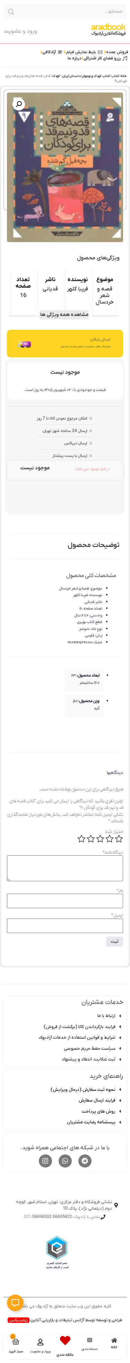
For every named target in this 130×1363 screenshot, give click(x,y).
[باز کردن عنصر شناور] (15, 1303)
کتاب (115, 76)
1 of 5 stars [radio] (119, 839)
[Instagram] (45, 1161)
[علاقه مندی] (65, 1340)
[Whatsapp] (65, 1161)
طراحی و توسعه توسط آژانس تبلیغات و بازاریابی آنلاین (65, 1320)
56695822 (62, 1217)
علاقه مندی (65, 1355)
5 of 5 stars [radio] (81, 839)
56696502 (42, 1217)
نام (119, 891)
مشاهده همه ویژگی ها (64, 314)
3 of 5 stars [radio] (100, 839)
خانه (123, 76)
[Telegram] (85, 1161)
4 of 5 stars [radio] (91, 839)
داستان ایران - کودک (66, 76)
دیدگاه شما (113, 852)
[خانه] (114, 1340)
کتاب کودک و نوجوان (96, 76)
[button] (18, 104)
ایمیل (117, 915)
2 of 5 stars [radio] (109, 839)
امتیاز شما (114, 831)
